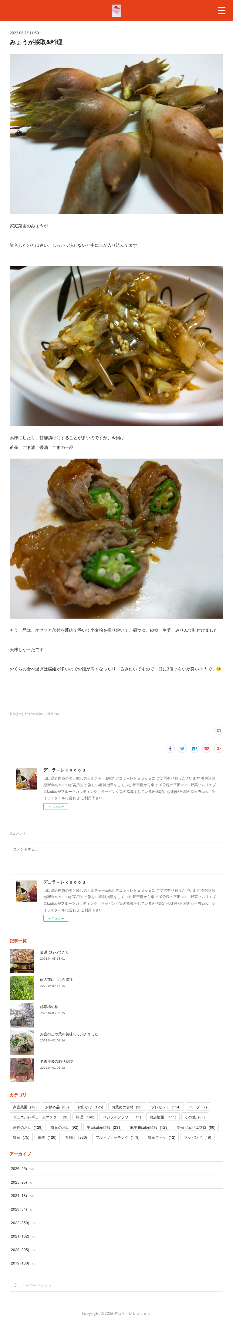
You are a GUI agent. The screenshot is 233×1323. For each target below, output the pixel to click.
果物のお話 (27, 1127)
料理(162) (16, 714)
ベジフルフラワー (122, 1116)
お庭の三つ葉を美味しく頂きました (69, 1033)
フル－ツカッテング (118, 1137)
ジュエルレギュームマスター (40, 1116)
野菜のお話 (64, 1127)
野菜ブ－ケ (161, 1137)
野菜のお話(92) (35, 714)
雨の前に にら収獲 (56, 979)
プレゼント (166, 1106)
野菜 (21, 1137)
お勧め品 (57, 1106)
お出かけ (90, 1106)
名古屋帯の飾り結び (56, 1061)
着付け (76, 1137)
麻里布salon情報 (149, 1127)
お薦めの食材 (127, 1106)
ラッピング (197, 1137)
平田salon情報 (104, 1127)
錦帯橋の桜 (49, 1006)
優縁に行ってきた (54, 951)
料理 (85, 1116)
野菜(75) (53, 714)
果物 (47, 1137)
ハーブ (198, 1106)
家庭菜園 (25, 1106)
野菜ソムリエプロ (196, 1127)
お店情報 (163, 1116)
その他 (195, 1116)
